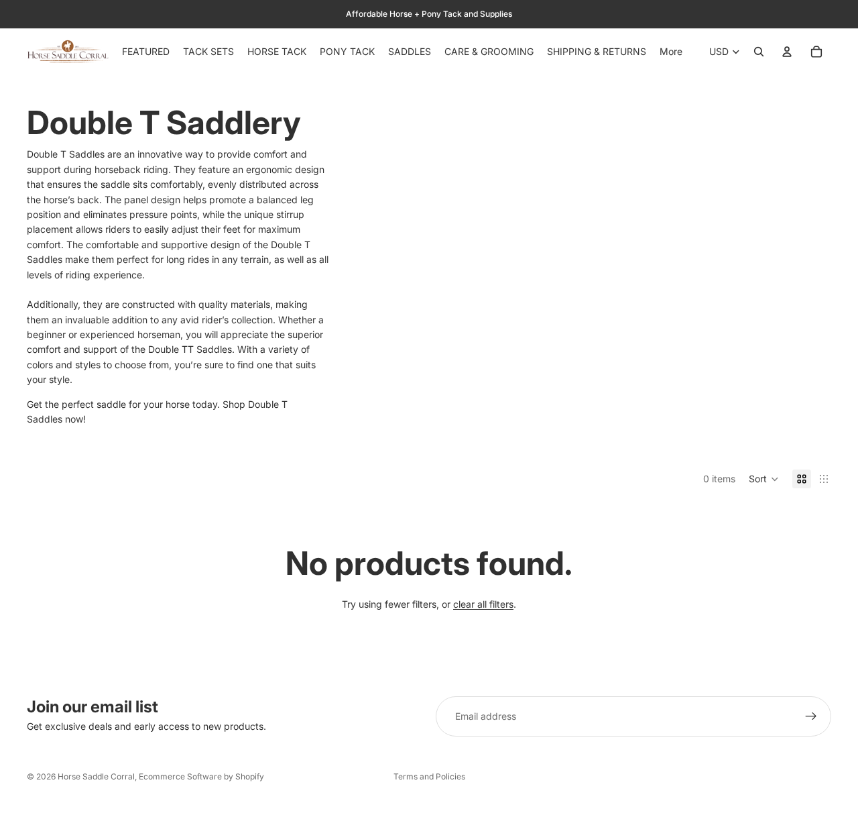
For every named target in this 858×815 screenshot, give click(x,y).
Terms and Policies (429, 776)
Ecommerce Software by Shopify (201, 776)
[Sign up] (811, 716)
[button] (764, 479)
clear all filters (483, 604)
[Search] (759, 51)
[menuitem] (671, 51)
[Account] (787, 51)
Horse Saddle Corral (96, 776)
